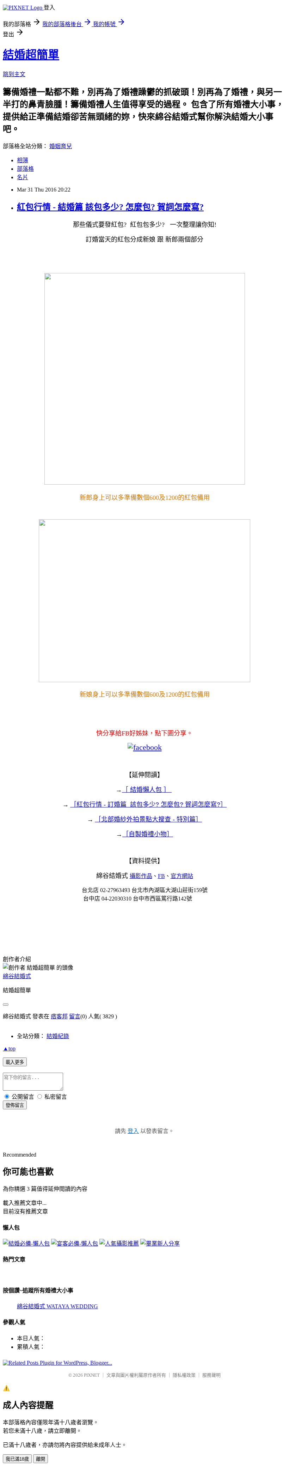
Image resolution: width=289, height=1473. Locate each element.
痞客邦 (59, 1016)
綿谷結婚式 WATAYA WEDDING (57, 1306)
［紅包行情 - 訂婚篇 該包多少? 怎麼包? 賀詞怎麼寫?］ (148, 804)
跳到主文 (14, 74)
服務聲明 (211, 1375)
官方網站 (182, 876)
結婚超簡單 (31, 54)
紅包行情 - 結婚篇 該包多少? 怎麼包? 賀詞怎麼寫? (110, 207)
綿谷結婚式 (17, 976)
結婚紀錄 (58, 1036)
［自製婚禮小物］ (147, 834)
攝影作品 (141, 876)
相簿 (22, 160)
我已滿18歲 (17, 1459)
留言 (74, 1016)
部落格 (25, 169)
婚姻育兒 (60, 146)
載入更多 (15, 1062)
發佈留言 (15, 1105)
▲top (9, 1048)
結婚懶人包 (146, 789)
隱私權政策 (184, 1375)
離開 (40, 1459)
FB (161, 876)
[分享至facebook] (145, 747)
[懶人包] (26, 1244)
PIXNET (92, 1375)
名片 (22, 177)
